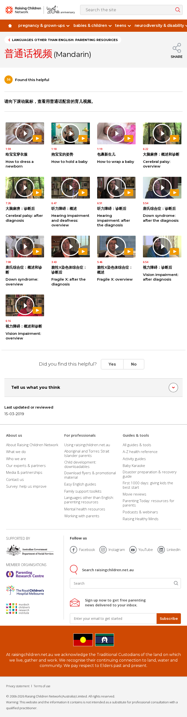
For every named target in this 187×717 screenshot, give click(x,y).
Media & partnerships (24, 472)
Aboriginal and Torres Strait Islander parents (86, 453)
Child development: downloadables (80, 464)
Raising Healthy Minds (141, 519)
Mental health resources (84, 509)
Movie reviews (134, 494)
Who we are (16, 458)
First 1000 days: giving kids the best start (148, 485)
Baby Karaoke (134, 465)
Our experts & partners (26, 465)
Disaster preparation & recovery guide (150, 474)
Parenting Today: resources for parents (148, 502)
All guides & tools (137, 444)
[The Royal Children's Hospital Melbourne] (25, 590)
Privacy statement (17, 686)
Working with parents (81, 516)
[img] (9, 26)
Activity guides (134, 458)
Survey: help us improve (26, 486)
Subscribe (169, 618)
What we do (16, 451)
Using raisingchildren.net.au (87, 444)
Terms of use (42, 686)
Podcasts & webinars (140, 512)
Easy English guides (80, 484)
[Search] (176, 583)
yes (112, 364)
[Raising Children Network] (40, 10)
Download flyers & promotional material (90, 475)
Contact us (15, 479)
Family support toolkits (83, 491)
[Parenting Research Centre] (25, 574)
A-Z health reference (140, 451)
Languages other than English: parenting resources (65, 40)
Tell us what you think (35, 387)
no (134, 364)
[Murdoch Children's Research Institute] (25, 608)
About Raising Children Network (32, 444)
